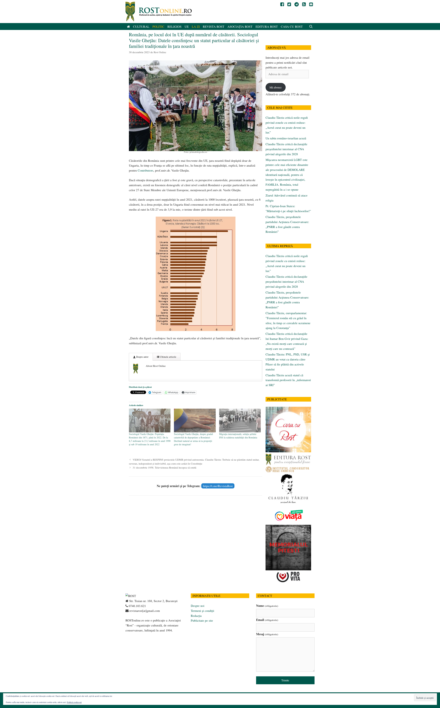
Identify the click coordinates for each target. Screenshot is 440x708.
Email (267, 619)
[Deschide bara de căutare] (311, 26)
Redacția (196, 616)
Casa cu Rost (292, 26)
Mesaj (267, 634)
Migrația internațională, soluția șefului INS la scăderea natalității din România (238, 435)
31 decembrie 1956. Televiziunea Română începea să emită (164, 467)
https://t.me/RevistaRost (218, 486)
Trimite (285, 680)
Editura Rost (267, 26)
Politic (158, 26)
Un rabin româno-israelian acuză (286, 138)
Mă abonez (276, 87)
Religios (174, 26)
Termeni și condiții (202, 611)
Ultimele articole (167, 356)
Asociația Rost (239, 26)
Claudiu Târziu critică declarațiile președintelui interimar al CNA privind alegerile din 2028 (286, 149)
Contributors (145, 170)
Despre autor (141, 356)
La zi (196, 26)
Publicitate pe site (202, 620)
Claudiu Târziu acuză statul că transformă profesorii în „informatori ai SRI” (288, 380)
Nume (267, 605)
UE (187, 26)
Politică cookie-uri (74, 702)
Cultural (141, 26)
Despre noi (197, 606)
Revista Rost (213, 26)
